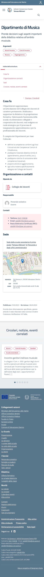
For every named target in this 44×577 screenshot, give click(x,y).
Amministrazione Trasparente (12, 519)
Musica (7, 54)
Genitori (33, 348)
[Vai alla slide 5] (24, 382)
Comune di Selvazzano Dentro (12, 427)
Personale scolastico (9, 459)
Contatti (4, 501)
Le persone (5, 440)
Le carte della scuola (9, 446)
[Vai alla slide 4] (22, 382)
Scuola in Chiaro (7, 419)
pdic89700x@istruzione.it (25, 220)
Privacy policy (21, 523)
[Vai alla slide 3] (20, 382)
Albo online (5, 497)
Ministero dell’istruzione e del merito (14, 410)
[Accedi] (41, 2)
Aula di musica (10, 50)
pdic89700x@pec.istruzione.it (21, 226)
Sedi (5, 82)
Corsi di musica (25, 50)
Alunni (8, 348)
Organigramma (20, 54)
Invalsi (3, 424)
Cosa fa (6, 74)
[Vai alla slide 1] (15, 382)
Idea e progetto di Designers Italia (30, 568)
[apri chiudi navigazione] (3, 10)
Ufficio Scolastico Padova (10, 416)
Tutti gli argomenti (8, 512)
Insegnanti (5, 510)
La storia (4, 451)
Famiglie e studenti (8, 462)
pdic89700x (21, 552)
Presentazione (6, 435)
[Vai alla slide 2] (17, 382)
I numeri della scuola (9, 443)
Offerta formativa (7, 475)
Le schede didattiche (9, 478)
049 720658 (22, 218)
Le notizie (5, 489)
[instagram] (15, 531)
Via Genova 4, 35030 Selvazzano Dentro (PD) (22, 538)
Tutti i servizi (5, 467)
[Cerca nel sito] (38, 15)
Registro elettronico (8, 504)
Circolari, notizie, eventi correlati (15, 86)
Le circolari (5, 491)
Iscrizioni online (7, 421)
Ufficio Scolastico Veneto (10, 413)
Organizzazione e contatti (13, 78)
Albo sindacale (7, 523)
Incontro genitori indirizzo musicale (20, 358)
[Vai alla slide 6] (27, 382)
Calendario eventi (7, 494)
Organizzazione (7, 448)
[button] (22, 66)
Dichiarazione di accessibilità (12, 526)
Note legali (31, 526)
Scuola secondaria (12, 352)
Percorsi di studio (7, 464)
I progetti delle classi (9, 481)
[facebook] (12, 531)
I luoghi (4, 438)
